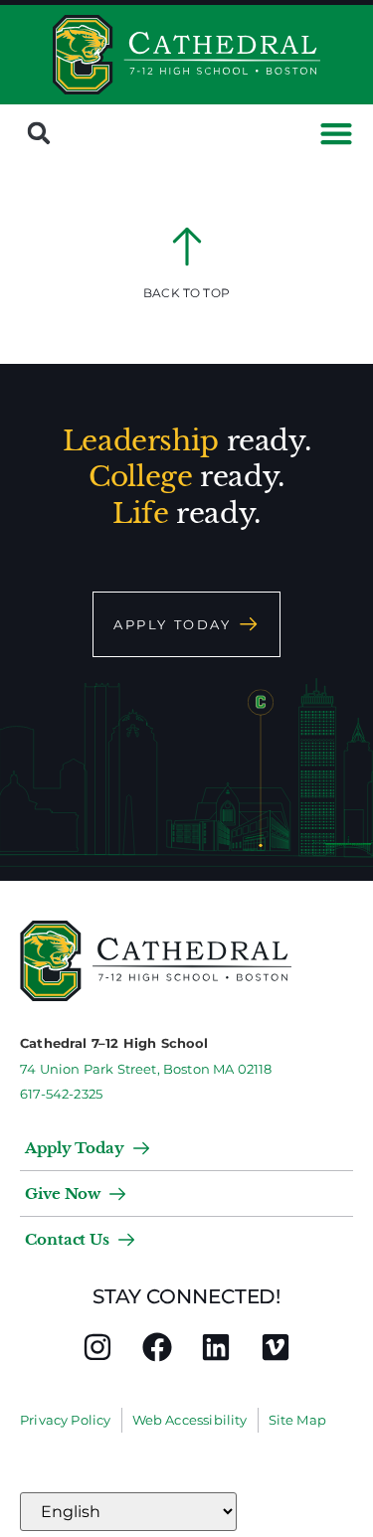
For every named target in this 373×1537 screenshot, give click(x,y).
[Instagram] (97, 1347)
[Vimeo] (275, 1347)
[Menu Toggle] (336, 133)
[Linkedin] (216, 1347)
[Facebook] (157, 1347)
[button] (39, 133)
